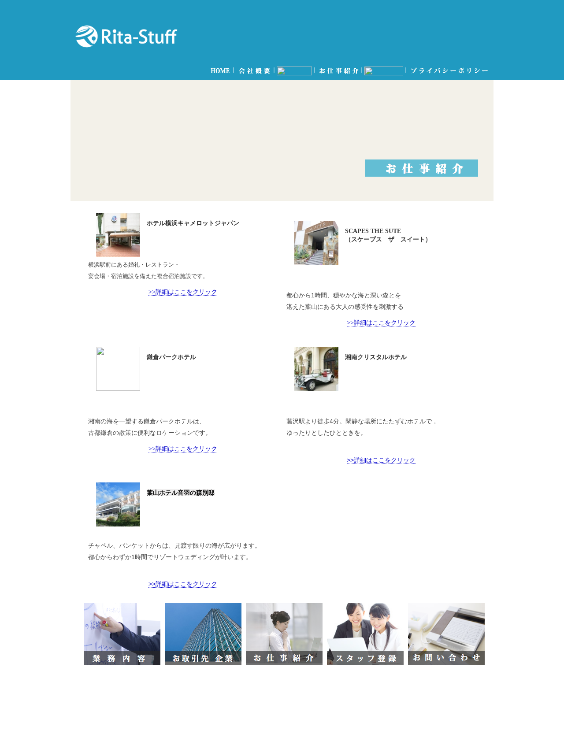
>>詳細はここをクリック (182, 291)
